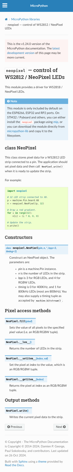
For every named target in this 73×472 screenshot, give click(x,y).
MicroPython (39, 5)
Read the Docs (14, 465)
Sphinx (23, 461)
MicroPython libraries (25, 19)
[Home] (6, 19)
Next (59, 426)
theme (42, 461)
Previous (16, 426)
